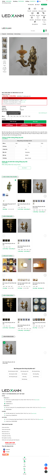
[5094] (36, 280)
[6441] (11, 280)
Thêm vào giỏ (13, 121)
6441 (11, 286)
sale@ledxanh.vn (9, 403)
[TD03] (39, 201)
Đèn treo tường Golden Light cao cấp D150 (24, 283)
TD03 (14, 116)
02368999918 (32, 1)
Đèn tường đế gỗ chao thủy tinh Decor (39, 283)
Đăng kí (38, 4)
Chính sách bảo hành (6, 429)
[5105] (34, 280)
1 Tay (19, 207)
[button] (45, 64)
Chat (24, 462)
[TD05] (44, 201)
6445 (4, 286)
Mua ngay (35, 121)
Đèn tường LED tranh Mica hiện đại (9, 283)
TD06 (23, 116)
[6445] (4, 280)
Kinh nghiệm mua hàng (6, 437)
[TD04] (41, 201)
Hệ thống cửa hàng (7, 2)
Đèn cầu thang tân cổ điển (13, 371)
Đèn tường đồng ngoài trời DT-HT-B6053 (9, 204)
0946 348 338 (10, 442)
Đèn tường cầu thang (36, 371)
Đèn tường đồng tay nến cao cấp (24, 204)
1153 (29, 286)
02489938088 (8, 1)
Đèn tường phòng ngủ (13, 376)
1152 (26, 286)
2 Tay (22, 207)
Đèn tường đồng (8, 295)
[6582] (36, 319)
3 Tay (24, 207)
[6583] (39, 319)
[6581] (34, 319)
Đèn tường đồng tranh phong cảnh (39, 323)
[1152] (26, 280)
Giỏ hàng (35, 473)
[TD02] (36, 201)
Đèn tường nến (7, 216)
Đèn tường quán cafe (24, 371)
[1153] (29, 280)
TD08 (29, 116)
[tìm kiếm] (44, 31)
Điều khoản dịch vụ (5, 431)
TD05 (20, 116)
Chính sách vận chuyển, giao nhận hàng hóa (10, 439)
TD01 (9, 116)
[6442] (6, 280)
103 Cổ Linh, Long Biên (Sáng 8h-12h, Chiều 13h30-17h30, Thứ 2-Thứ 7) (22, 399)
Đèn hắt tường (10, 33)
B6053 (4, 207)
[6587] (44, 319)
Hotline (24, 466)
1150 (24, 286)
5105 (34, 286)
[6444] (9, 280)
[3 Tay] (24, 201)
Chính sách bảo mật (6, 433)
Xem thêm (24, 167)
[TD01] (34, 201)
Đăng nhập (31, 4)
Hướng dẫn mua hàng (6, 435)
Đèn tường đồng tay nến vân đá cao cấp (39, 207)
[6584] (41, 319)
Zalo (40, 1)
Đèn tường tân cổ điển (10, 176)
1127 (21, 286)
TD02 (11, 116)
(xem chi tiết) (24, 100)
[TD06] (33, 204)
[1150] (24, 280)
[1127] (21, 280)
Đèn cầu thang (17, 33)
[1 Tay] (19, 201)
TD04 (17, 116)
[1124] (19, 280)
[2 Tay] (21, 201)
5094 (36, 286)
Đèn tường (24, 376)
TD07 (26, 116)
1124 (19, 286)
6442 (6, 286)
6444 (9, 286)
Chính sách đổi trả (5, 427)
